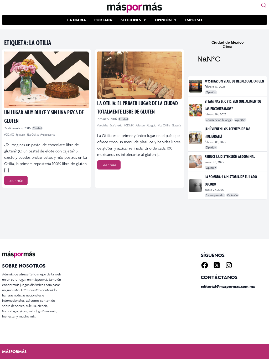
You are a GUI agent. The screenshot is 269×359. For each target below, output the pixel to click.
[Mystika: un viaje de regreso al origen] (196, 86)
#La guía (152, 125)
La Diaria (76, 19)
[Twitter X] (217, 265)
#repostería (47, 134)
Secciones (131, 19)
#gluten (21, 134)
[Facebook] (205, 265)
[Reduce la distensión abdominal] (196, 161)
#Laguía (176, 125)
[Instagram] (229, 265)
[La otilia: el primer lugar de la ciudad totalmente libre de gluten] (139, 75)
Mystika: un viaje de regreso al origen (234, 81)
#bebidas (103, 125)
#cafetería (116, 125)
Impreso (193, 19)
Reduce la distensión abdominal (230, 156)
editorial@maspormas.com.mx (228, 286)
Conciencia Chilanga (219, 120)
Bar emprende (215, 195)
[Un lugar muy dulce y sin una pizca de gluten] (46, 80)
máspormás (14, 351)
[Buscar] (264, 5)
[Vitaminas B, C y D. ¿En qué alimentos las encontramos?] (196, 110)
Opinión (163, 19)
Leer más (15, 180)
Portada (103, 19)
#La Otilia (33, 134)
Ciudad (37, 128)
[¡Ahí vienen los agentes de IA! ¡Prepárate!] (196, 137)
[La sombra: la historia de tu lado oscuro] (196, 185)
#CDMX (9, 134)
